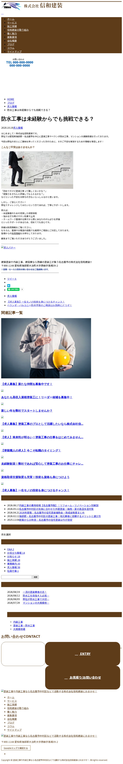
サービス (12, 22)
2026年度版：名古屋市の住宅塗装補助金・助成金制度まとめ (52, 512)
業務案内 (13, 563)
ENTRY (84, 653)
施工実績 (12, 26)
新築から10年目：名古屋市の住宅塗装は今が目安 (45, 520)
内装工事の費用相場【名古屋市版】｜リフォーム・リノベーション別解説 (58, 505)
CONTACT (11, 69)
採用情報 (16, 233)
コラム (10, 48)
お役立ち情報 (16, 553)
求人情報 (18, 127)
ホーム (10, 19)
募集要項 (12, 37)
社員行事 (13, 571)
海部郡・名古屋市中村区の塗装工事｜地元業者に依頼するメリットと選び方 (60, 516)
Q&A (10, 549)
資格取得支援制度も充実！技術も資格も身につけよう (35, 477)
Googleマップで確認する (16, 747)
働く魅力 (12, 33)
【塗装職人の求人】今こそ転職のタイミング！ (31, 450)
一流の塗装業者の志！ (35, 592)
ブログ (10, 44)
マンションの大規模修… (36, 602)
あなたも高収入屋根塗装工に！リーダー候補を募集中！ (36, 397)
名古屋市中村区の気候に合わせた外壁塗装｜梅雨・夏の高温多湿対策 (56, 509)
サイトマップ (14, 51)
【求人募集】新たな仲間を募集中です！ (26, 384)
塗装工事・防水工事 (24, 625)
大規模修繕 (19, 629)
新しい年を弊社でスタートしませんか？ (26, 410)
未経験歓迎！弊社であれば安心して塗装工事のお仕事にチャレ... (42, 463)
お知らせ (13, 556)
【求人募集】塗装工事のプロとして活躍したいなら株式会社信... (42, 424)
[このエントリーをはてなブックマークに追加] (8, 286)
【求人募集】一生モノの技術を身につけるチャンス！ (35, 490)
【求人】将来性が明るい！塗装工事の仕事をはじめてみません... (42, 437)
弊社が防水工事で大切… (36, 599)
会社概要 (12, 40)
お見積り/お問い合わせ (85, 677)
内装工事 (18, 622)
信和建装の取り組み (18, 30)
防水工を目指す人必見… (36, 595)
